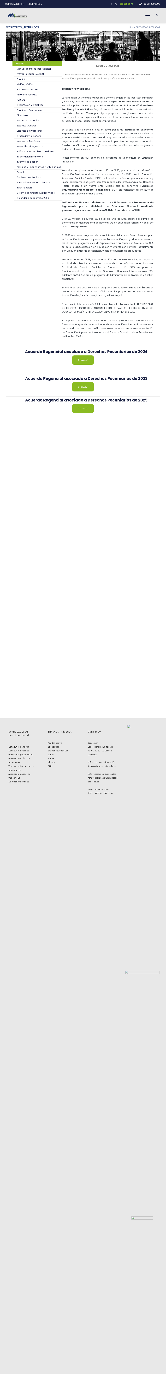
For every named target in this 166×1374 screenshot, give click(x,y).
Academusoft (55, 743)
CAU (50, 766)
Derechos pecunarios (20, 754)
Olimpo (51, 762)
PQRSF (51, 758)
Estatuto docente (18, 750)
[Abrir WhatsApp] (157, 1366)
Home (132, 27)
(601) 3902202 (152, 3)
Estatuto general (18, 747)
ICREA (51, 754)
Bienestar (53, 747)
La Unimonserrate (18, 782)
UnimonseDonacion (58, 750)
